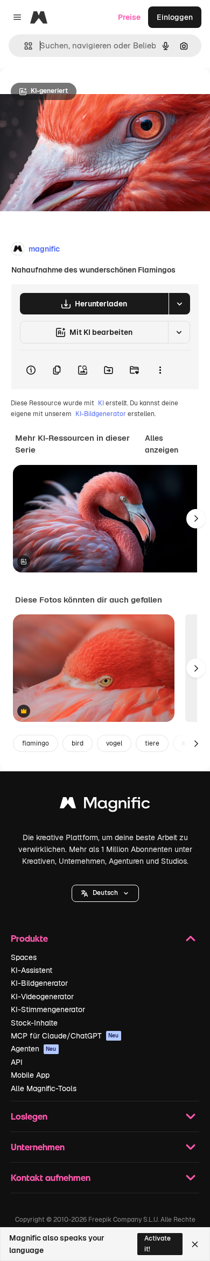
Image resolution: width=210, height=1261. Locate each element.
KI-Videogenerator (42, 996)
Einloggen (175, 17)
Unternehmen (38, 1146)
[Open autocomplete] (24, 46)
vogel (114, 743)
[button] (105, 893)
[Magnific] (105, 805)
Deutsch (105, 893)
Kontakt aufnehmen (50, 1177)
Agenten (34, 1049)
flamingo (35, 743)
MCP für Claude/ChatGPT (65, 1036)
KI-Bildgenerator (100, 414)
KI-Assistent (31, 970)
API (17, 1062)
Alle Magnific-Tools (43, 1088)
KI (101, 403)
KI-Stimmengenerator (48, 1009)
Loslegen (29, 1116)
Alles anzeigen (161, 444)
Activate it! (157, 1243)
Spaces (24, 957)
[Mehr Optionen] (160, 370)
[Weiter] (196, 518)
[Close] (195, 1244)
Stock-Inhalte (34, 1023)
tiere (152, 743)
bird (77, 743)
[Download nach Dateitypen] (179, 303)
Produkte (29, 938)
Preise (129, 17)
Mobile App (30, 1075)
